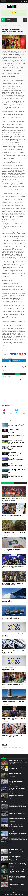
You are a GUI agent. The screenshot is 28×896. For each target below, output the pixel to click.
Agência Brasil (9, 350)
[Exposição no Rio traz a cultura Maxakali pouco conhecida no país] (17, 354)
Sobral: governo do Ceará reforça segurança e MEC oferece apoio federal (17, 851)
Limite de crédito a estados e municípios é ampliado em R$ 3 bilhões (16, 795)
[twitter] (23, 1)
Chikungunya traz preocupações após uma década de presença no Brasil (17, 878)
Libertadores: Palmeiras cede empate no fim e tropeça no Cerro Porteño (16, 442)
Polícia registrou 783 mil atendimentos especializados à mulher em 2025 (15, 477)
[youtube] (21, 1)
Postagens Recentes (7, 483)
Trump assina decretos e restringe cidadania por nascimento (14, 431)
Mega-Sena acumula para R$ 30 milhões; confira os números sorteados (17, 781)
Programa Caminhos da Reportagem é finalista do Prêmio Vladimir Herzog (17, 858)
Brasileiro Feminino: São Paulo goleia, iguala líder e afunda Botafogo (15, 448)
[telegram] (26, 1)
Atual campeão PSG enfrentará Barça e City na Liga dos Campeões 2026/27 (17, 788)
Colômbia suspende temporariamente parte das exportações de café (15, 454)
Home (3, 25)
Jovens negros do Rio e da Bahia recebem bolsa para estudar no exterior (16, 460)
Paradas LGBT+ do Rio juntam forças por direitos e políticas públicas (16, 826)
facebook (23, 374)
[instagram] (25, 1)
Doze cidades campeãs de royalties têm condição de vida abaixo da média (16, 471)
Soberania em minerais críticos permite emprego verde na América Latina (18, 840)
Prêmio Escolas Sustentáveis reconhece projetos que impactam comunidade (17, 884)
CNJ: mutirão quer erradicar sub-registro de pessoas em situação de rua (17, 807)
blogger (18, 374)
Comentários (21, 483)
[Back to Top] (15, 892)
